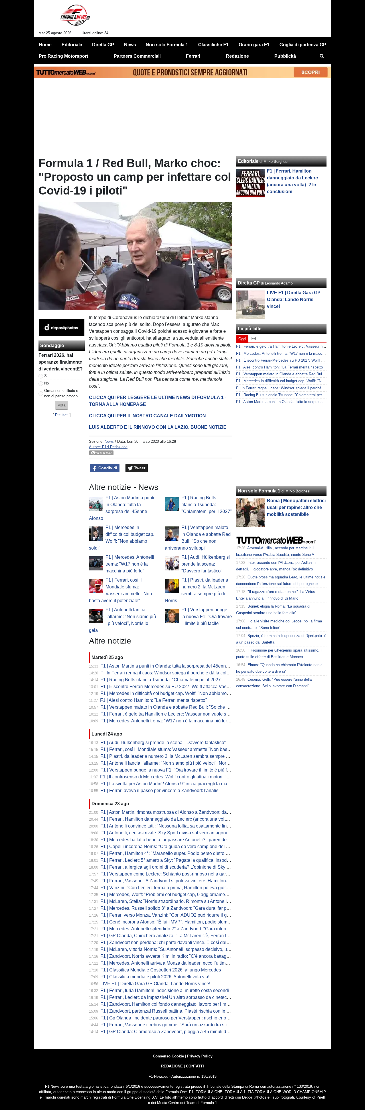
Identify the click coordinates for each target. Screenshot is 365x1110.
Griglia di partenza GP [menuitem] (302, 44)
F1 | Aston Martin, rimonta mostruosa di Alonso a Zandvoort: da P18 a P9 (173, 812)
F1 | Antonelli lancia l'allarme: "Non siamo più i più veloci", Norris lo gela (173, 763)
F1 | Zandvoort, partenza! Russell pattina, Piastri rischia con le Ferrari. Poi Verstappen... (188, 1011)
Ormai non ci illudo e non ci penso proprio (61, 393)
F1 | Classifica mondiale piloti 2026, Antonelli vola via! (154, 976)
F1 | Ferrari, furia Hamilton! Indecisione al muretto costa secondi (164, 990)
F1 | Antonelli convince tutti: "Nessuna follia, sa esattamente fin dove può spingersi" (184, 826)
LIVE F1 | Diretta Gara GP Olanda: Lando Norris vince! (155, 983)
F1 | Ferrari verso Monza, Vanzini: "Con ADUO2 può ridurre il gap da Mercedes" (180, 915)
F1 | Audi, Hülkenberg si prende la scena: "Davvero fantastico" (205, 564)
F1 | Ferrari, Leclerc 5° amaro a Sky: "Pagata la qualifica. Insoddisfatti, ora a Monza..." (186, 860)
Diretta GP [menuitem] (103, 44)
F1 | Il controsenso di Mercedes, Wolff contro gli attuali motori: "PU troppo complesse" (186, 776)
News (109, 441)
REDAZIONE (172, 1066)
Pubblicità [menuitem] (285, 56)
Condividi (107, 468)
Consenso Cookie (168, 1056)
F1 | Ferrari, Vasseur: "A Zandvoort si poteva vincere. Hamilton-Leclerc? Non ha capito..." (189, 880)
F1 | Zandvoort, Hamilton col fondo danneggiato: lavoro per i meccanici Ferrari (178, 1004)
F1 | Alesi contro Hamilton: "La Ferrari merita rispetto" (153, 700)
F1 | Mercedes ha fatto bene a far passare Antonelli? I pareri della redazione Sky (181, 839)
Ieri (253, 339)
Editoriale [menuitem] (72, 44)
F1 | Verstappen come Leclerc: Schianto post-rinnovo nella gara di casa (172, 873)
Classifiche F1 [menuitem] (213, 44)
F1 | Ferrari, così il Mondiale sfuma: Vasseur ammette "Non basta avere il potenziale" (185, 749)
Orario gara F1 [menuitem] (254, 44)
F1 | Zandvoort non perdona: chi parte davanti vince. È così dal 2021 (169, 942)
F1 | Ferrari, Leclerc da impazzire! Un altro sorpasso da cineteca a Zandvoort (177, 997)
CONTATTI (195, 1066)
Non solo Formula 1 (259, 490)
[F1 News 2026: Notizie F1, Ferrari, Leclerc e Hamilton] (75, 17)
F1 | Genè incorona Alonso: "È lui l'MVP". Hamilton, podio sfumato (167, 921)
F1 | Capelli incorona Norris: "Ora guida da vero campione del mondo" (171, 846)
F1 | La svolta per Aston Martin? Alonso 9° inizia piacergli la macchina (170, 783)
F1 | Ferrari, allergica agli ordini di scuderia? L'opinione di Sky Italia (168, 867)
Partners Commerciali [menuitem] (137, 56)
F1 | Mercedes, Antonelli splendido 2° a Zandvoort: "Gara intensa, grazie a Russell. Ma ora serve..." (200, 928)
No (46, 383)
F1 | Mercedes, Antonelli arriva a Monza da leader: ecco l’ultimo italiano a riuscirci (182, 963)
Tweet (139, 468)
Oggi (242, 339)
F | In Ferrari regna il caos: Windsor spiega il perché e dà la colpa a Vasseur (176, 672)
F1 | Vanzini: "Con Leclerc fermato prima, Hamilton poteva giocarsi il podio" (176, 887)
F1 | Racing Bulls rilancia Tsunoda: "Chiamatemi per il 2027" (206, 504)
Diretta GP (249, 282)
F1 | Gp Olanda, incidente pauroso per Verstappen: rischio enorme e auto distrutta (182, 1017)
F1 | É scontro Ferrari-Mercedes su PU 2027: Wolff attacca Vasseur (167, 686)
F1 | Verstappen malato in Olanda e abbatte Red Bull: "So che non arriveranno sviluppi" (188, 707)
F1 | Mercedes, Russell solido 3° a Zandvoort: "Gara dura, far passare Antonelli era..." (186, 908)
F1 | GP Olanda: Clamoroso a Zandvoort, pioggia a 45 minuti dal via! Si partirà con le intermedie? (198, 1031)
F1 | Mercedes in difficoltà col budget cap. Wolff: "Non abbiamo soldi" (169, 693)
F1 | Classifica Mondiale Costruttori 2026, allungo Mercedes (160, 969)
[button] (61, 405)
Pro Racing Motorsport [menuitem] (63, 56)
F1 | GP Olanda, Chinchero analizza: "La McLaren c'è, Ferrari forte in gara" (175, 935)
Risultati (61, 415)
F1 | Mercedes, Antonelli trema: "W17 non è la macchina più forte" (130, 564)
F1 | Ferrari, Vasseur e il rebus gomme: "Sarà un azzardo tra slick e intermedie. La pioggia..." (193, 1024)
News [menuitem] (130, 44)
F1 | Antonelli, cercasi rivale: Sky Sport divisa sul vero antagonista (166, 832)
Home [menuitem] (45, 44)
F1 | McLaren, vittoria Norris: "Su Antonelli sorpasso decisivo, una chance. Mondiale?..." (188, 949)
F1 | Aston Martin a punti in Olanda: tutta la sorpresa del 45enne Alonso (172, 666)
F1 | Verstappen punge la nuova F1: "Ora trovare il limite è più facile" (206, 616)
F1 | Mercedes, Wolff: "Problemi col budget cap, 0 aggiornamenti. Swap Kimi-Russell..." (188, 894)
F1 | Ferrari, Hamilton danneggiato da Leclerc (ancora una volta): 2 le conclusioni (181, 819)
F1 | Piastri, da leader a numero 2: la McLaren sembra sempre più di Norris (175, 756)
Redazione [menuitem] (237, 56)
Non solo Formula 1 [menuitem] (167, 44)
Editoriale (248, 161)
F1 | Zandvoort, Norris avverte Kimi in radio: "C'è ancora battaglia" (166, 956)
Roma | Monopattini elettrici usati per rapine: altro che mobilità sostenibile (296, 507)
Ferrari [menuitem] (193, 56)
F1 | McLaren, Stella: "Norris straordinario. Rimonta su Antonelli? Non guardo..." (180, 901)
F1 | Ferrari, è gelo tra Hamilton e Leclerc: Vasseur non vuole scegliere (171, 714)
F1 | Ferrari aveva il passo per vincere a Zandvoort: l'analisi (160, 790)
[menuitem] (321, 56)
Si (46, 376)
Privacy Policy (199, 1056)
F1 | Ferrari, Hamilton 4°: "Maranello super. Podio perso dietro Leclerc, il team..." (180, 853)
